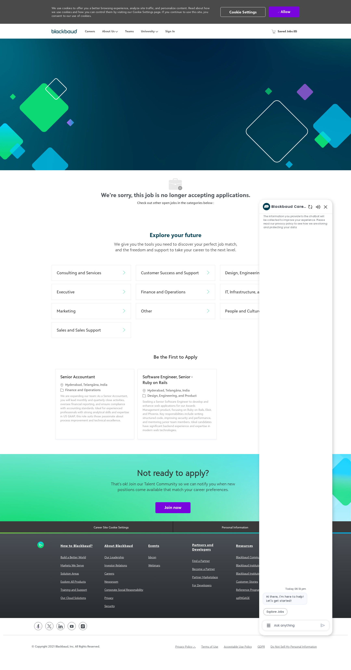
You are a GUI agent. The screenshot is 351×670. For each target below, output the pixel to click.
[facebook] (38, 626)
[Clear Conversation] (310, 206)
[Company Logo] (64, 31)
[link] (47, 545)
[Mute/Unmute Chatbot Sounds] (318, 207)
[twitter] (49, 626)
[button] (243, 12)
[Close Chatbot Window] (325, 207)
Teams (129, 31)
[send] (322, 625)
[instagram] (83, 626)
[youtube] (72, 626)
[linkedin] (60, 626)
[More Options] (268, 625)
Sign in (170, 31)
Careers (90, 31)
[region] (295, 416)
